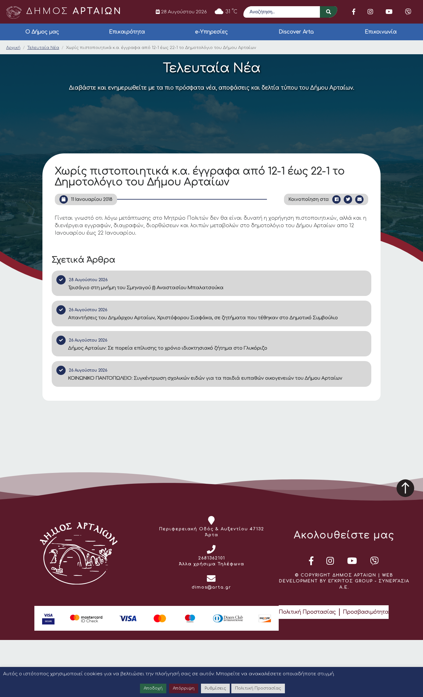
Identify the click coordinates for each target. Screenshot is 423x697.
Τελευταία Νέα (43, 48)
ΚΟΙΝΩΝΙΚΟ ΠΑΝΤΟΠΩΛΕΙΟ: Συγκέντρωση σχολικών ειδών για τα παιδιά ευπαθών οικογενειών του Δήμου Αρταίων (205, 378)
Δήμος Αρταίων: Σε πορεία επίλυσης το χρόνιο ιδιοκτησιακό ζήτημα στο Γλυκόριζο (167, 348)
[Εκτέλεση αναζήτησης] (328, 12)
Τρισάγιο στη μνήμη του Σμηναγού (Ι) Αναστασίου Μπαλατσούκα (146, 287)
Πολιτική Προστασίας (307, 612)
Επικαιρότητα (127, 32)
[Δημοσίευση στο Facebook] (336, 199)
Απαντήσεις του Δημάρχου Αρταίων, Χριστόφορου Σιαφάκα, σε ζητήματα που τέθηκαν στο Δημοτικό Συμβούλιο (203, 317)
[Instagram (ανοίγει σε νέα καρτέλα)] (370, 11)
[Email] (359, 199)
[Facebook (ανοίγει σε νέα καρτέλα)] (354, 11)
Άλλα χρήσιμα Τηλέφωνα (211, 564)
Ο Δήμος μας (42, 32)
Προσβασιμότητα (366, 612)
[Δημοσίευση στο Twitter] (348, 199)
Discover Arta (296, 32)
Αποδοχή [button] (153, 688)
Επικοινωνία (381, 32)
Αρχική (13, 48)
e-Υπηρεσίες (211, 32)
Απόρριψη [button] (183, 688)
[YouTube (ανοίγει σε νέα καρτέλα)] (389, 11)
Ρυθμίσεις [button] (215, 688)
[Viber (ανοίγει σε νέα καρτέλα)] (408, 11)
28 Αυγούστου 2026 (183, 11)
